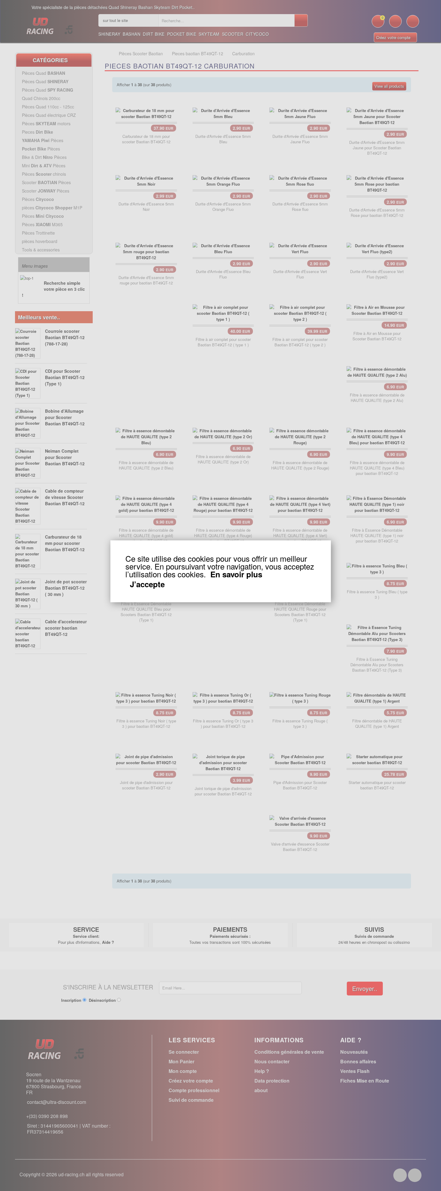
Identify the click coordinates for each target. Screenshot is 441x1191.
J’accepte (147, 584)
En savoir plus (236, 574)
